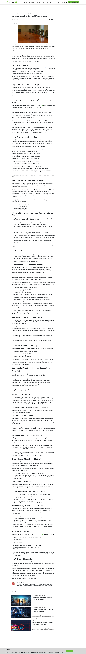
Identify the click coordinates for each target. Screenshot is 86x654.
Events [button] (25, 2)
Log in (65, 2)
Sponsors (38, 2)
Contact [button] (49, 2)
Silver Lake (18, 45)
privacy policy (50, 652)
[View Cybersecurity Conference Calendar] (60, 2)
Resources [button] (31, 2)
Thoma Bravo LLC (27, 45)
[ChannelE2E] (11, 2)
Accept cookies (70, 650)
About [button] (43, 2)
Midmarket (26, 13)
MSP (30, 13)
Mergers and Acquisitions (17, 13)
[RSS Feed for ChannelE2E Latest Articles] (58, 2)
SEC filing (32, 68)
